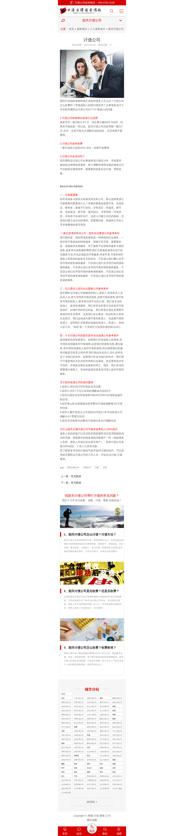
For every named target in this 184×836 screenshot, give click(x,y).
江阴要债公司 (91, 780)
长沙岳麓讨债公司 (79, 788)
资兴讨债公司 (104, 706)
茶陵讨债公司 (79, 719)
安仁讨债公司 (91, 706)
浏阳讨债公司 (91, 698)
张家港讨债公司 (104, 776)
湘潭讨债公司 (91, 727)
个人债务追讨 (97, 28)
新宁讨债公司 (66, 747)
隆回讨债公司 (91, 743)
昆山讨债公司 (66, 780)
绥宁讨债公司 (117, 743)
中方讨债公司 (104, 755)
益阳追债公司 (79, 784)
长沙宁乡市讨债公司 (91, 784)
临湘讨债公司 (79, 735)
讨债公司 (119, 100)
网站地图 (92, 820)
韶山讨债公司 (117, 727)
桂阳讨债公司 (66, 702)
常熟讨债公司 (91, 776)
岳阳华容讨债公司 (66, 788)
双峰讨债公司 (66, 714)
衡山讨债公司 (79, 723)
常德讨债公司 (117, 784)
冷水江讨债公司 (91, 715)
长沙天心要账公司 (117, 788)
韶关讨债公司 (116, 28)
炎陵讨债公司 (91, 719)
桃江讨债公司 (79, 710)
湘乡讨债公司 (104, 727)
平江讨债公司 (117, 731)
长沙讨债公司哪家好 (117, 780)
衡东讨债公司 (91, 723)
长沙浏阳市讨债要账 (66, 784)
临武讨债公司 (117, 702)
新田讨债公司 (66, 755)
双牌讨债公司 (66, 751)
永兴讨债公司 (91, 702)
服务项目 (82, 28)
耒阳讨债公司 (117, 723)
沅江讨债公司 (104, 710)
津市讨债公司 (117, 739)
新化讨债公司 (79, 714)
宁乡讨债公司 (79, 698)
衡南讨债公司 (66, 723)
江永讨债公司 (91, 751)
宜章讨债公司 (79, 702)
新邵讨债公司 (79, 743)
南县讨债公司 (66, 710)
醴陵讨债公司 (117, 698)
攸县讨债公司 (66, 719)
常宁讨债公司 (66, 727)
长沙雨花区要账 (66, 793)
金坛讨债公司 (117, 776)
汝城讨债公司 (66, 706)
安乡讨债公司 (104, 735)
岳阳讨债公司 (79, 731)
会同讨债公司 (91, 760)
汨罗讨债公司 (66, 735)
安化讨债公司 (91, 710)
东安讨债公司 (117, 747)
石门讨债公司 (104, 739)
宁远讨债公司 (104, 751)
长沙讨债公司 (104, 784)
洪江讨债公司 (104, 760)
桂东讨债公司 (79, 706)
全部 (105, 467)
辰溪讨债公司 (66, 760)
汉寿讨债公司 (117, 735)
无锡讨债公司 (104, 780)
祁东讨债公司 (104, 723)
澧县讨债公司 (66, 739)
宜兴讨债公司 (79, 780)
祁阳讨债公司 (104, 747)
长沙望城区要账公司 (104, 788)
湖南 (63, 694)
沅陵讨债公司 (117, 755)
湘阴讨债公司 (104, 731)
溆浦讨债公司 (79, 760)
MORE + (92, 802)
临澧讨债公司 (79, 739)
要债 (78, 233)
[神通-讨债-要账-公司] (82, 9)
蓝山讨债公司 (117, 751)
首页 (71, 28)
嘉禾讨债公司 (104, 702)
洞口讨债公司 (104, 743)
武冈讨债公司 (79, 747)
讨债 (80, 109)
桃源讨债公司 (91, 739)
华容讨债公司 (91, 731)
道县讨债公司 (79, 751)
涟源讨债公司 (104, 714)
